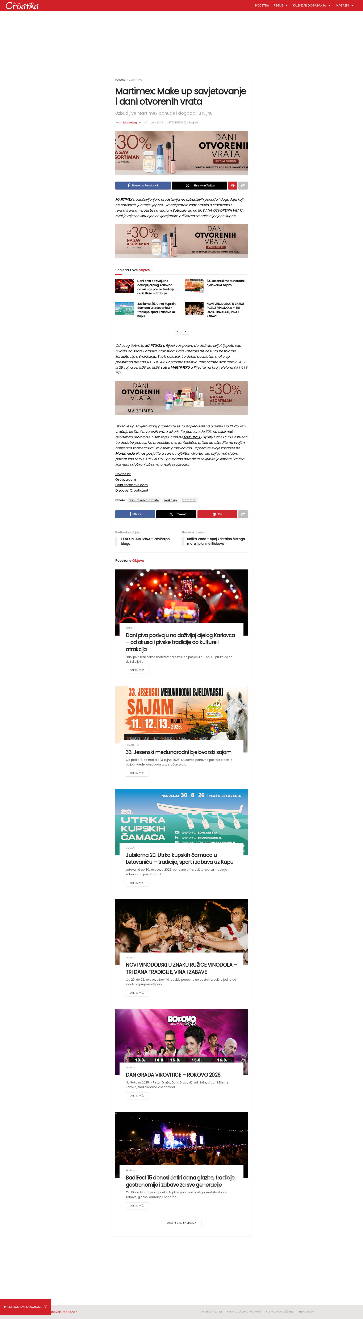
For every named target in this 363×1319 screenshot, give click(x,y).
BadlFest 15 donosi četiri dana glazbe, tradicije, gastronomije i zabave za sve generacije (180, 1181)
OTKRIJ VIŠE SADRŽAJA (181, 1223)
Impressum (306, 1312)
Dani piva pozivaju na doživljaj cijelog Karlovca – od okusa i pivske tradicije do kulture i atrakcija (156, 287)
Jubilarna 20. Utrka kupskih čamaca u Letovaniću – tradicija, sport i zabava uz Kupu (156, 310)
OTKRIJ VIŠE (137, 670)
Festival (131, 958)
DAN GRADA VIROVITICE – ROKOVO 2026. (173, 1074)
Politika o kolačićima (280, 1312)
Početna (120, 79)
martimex (189, 500)
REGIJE (278, 5)
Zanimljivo (135, 79)
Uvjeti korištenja (211, 1312)
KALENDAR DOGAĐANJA (309, 5)
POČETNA (262, 5)
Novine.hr (123, 474)
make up (170, 500)
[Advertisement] (181, 41)
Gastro (130, 628)
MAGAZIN (342, 5)
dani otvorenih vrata (144, 500)
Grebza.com (125, 479)
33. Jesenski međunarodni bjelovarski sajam (226, 283)
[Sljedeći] (185, 332)
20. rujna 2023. (154, 122)
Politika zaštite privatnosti (244, 1312)
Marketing (130, 122)
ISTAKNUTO (175, 122)
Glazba (130, 848)
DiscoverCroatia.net (132, 490)
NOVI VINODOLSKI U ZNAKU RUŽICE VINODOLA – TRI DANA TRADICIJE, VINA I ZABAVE (225, 310)
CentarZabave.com (131, 485)
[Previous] (178, 332)
